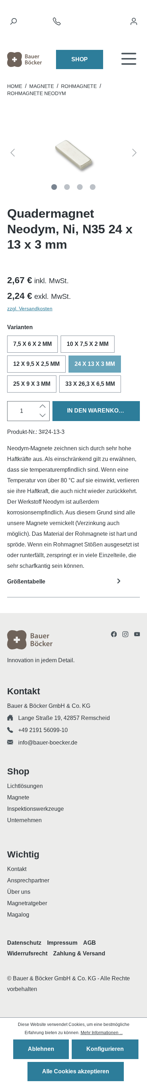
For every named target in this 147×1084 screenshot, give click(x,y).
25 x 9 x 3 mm (31, 384)
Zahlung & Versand (79, 953)
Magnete (18, 797)
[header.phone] (57, 23)
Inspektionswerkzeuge (35, 809)
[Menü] (129, 59)
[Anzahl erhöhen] (42, 406)
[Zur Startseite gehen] (24, 59)
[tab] (73, 586)
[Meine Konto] (134, 23)
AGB (89, 943)
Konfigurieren (105, 1049)
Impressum (62, 943)
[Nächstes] (134, 154)
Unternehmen (24, 820)
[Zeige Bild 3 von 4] (80, 187)
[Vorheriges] (12, 154)
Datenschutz (24, 943)
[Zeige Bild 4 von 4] (93, 187)
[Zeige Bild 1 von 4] (54, 187)
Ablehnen (41, 1049)
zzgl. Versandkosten (29, 308)
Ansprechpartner (28, 880)
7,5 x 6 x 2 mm (32, 344)
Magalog (18, 915)
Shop (79, 59)
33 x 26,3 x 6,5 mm (90, 384)
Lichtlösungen (25, 786)
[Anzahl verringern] (42, 415)
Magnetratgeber (27, 903)
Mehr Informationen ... (102, 1032)
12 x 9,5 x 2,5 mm (36, 364)
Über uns (18, 892)
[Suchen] (13, 23)
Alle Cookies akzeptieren (75, 1071)
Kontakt (16, 869)
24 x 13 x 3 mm (95, 364)
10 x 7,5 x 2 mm (87, 344)
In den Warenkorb (97, 411)
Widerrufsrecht (27, 953)
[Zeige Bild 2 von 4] (67, 187)
